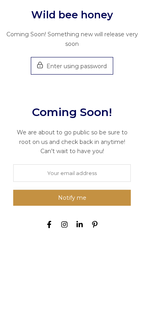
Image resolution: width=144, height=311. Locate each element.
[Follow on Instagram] (64, 224)
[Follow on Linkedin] (79, 224)
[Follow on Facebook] (49, 224)
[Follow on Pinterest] (94, 224)
